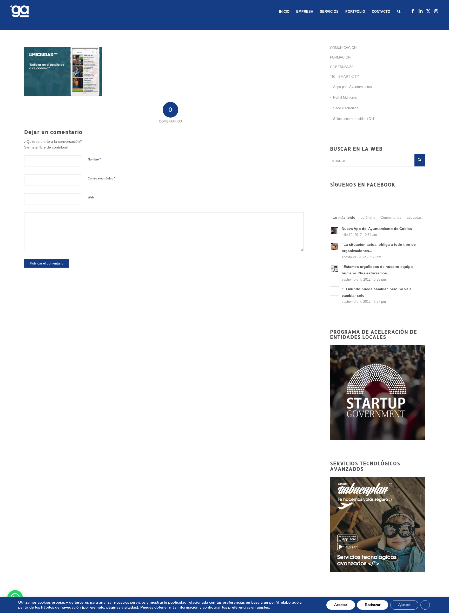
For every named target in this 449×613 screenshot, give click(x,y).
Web (91, 197)
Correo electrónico (101, 178)
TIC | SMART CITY (344, 77)
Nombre (94, 159)
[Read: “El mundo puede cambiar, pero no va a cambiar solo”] (334, 291)
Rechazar (372, 604)
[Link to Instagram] (436, 11)
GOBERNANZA (342, 67)
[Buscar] (399, 11)
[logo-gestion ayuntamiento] (20, 11)
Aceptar (340, 604)
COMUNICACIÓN (343, 48)
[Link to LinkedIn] (420, 11)
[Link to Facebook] (413, 11)
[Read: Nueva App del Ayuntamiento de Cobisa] (334, 230)
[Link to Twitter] (428, 11)
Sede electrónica (345, 108)
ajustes (263, 607)
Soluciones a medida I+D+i (353, 119)
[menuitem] (284, 11)
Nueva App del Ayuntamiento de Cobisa (377, 229)
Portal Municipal (345, 97)
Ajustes (404, 604)
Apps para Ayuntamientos (352, 87)
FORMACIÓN (340, 57)
